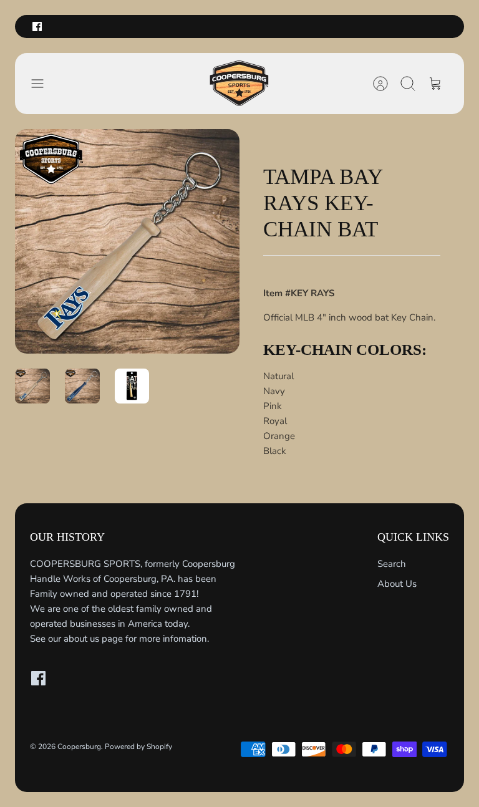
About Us (397, 583)
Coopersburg (79, 746)
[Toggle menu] (43, 83)
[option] (127, 241)
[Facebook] (37, 26)
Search (391, 564)
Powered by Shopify (138, 746)
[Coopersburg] (239, 83)
